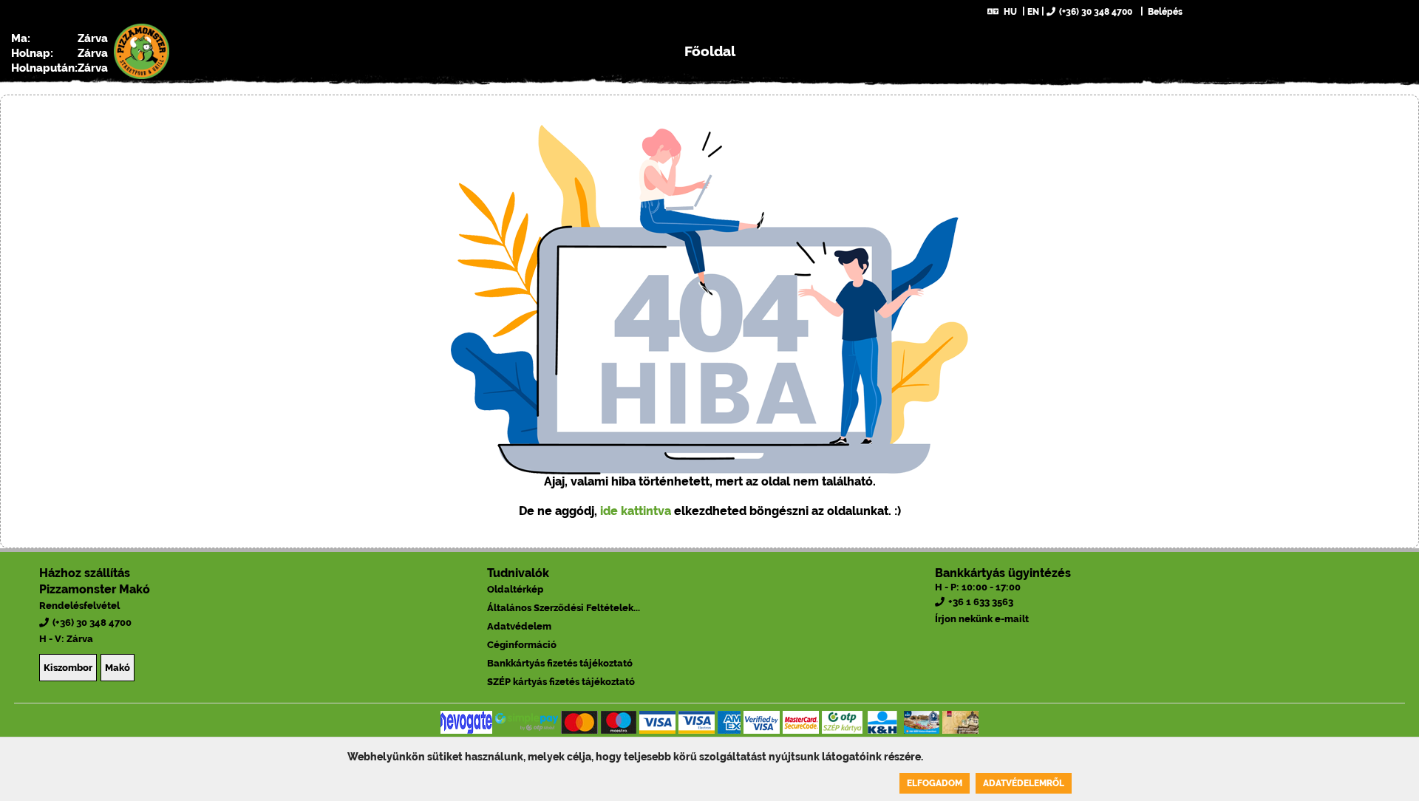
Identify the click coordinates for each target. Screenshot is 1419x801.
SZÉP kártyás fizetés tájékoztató (561, 681)
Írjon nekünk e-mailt (982, 618)
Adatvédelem (519, 626)
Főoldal (709, 51)
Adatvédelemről (1023, 783)
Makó (117, 667)
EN (1033, 12)
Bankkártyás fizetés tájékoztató (560, 663)
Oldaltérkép (515, 589)
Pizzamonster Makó (94, 589)
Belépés (1164, 12)
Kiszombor (68, 667)
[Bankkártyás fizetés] (466, 722)
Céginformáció (522, 644)
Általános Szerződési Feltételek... (563, 607)
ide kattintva (635, 511)
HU (1010, 12)
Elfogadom (934, 783)
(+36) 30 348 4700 (1095, 12)
